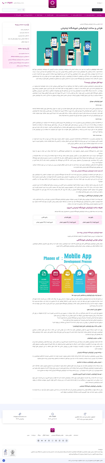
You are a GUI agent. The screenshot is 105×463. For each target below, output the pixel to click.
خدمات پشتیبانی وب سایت (62, 15)
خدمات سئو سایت (90, 15)
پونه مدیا (99, 15)
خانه (102, 24)
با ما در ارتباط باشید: (19, 3)
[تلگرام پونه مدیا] (56, 440)
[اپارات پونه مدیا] (66, 440)
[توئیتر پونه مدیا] (45, 440)
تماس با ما (18, 15)
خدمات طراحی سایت (77, 15)
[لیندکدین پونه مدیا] (59, 440)
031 (8, 3)
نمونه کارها (39, 15)
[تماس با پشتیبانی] (3, 3)
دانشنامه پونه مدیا (28, 15)
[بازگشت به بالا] (3, 460)
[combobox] (13, 10)
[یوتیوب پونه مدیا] (41, 440)
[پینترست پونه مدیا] (63, 440)
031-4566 (52, 416)
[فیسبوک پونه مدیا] (49, 440)
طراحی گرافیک (50, 15)
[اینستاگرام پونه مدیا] (52, 440)
